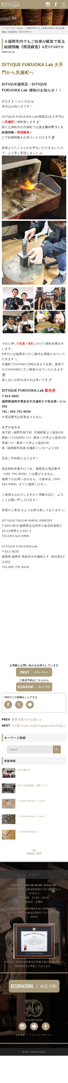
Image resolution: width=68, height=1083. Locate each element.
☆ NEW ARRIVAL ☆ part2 (31, 816)
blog (20, 28)
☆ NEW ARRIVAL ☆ (28, 831)
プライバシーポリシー (40, 1034)
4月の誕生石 (23, 770)
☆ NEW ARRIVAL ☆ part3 (31, 800)
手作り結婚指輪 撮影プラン (32, 785)
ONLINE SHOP (34, 1020)
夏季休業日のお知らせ (27, 719)
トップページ (8, 28)
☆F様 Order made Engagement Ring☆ (39, 725)
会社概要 (20, 1034)
